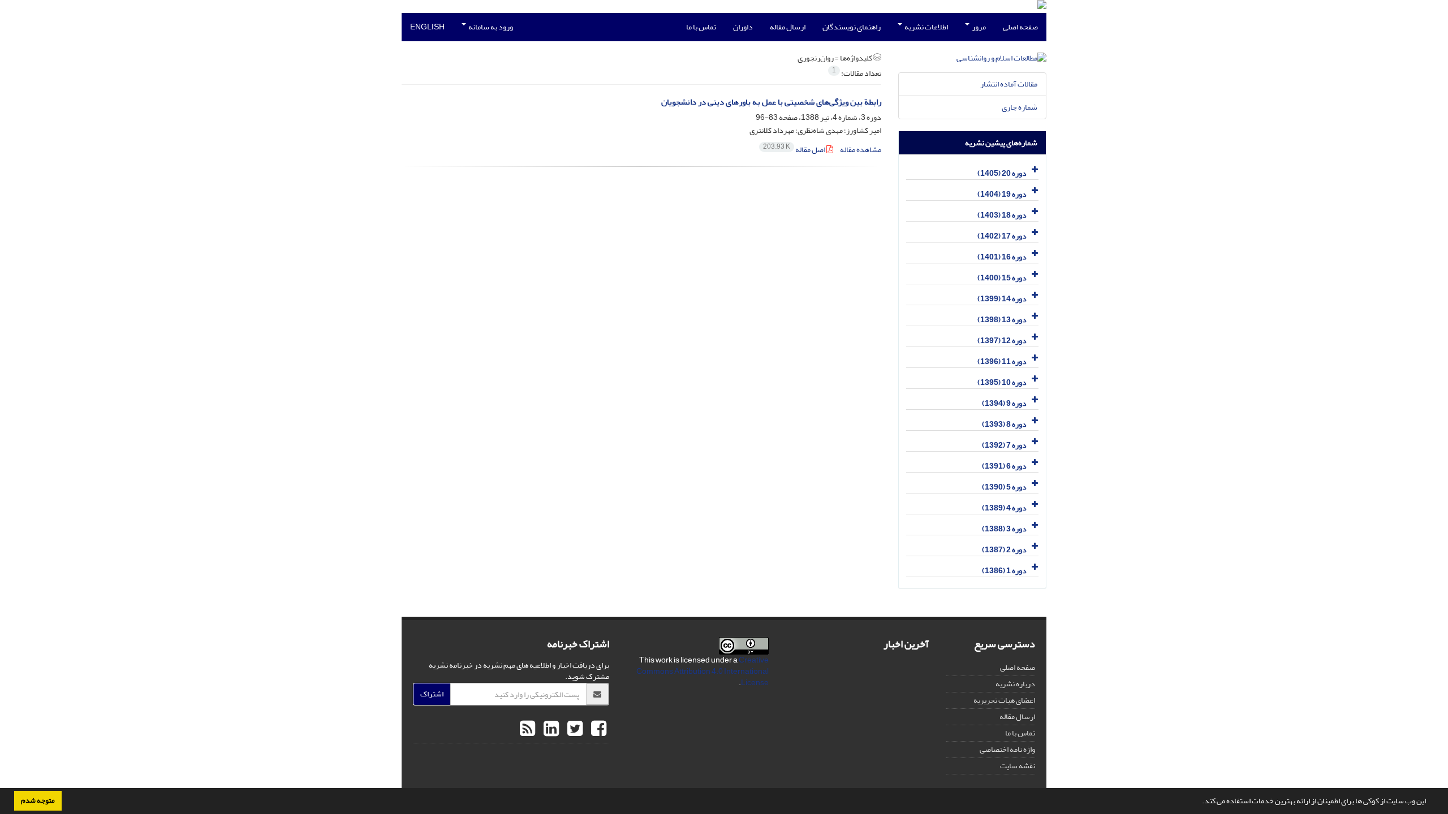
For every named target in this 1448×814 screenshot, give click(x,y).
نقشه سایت (1017, 765)
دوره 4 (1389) (1004, 508)
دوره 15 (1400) (1002, 277)
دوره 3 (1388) (1004, 528)
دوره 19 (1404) (1002, 194)
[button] (1199, 802)
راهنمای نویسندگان (851, 26)
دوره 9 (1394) (1004, 403)
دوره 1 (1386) (1004, 570)
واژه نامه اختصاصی (1007, 749)
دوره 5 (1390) (1004, 487)
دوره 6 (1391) (1004, 466)
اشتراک (431, 694)
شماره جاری (1019, 107)
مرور (978, 26)
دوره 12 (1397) (1002, 340)
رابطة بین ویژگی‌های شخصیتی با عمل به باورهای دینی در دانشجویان (771, 102)
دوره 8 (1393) (1004, 424)
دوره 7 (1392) (1004, 445)
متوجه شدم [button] (38, 800)
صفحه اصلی (1020, 26)
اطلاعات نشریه (925, 26)
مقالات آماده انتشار (1008, 84)
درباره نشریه (1015, 683)
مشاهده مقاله (860, 149)
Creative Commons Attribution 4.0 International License (702, 671)
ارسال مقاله (787, 26)
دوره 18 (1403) (1002, 215)
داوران (743, 26)
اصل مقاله (794, 149)
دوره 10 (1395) (1002, 382)
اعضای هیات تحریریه (1004, 700)
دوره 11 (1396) (1002, 361)
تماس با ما (701, 26)
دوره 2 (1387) (1004, 549)
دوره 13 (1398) (1002, 319)
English (427, 26)
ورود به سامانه (490, 26)
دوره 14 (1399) (1002, 298)
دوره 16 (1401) (1002, 257)
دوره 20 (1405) (1002, 173)
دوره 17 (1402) (1002, 236)
